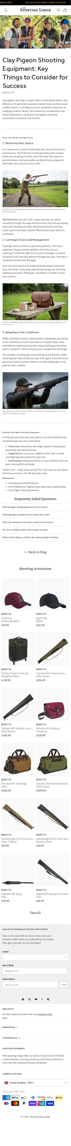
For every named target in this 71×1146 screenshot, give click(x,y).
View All (35, 912)
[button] (5, 10)
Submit (64, 984)
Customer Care (44, 1014)
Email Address (8, 979)
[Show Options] (65, 957)
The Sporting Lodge (40, 1117)
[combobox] (33, 957)
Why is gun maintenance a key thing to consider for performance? (28, 522)
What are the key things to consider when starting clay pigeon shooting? (30, 537)
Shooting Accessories (35, 569)
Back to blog (37, 552)
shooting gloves (25, 354)
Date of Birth (8, 965)
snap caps (31, 269)
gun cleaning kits (15, 464)
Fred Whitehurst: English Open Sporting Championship (37, 486)
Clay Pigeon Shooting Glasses (24, 490)
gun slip (41, 457)
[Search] (58, 10)
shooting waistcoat (43, 226)
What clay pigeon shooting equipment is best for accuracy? (25, 507)
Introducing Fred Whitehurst (23, 483)
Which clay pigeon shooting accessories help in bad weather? (26, 514)
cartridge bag (12, 457)
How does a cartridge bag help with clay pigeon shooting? (25, 530)
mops (31, 464)
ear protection (29, 450)
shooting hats (9, 358)
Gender (5, 951)
